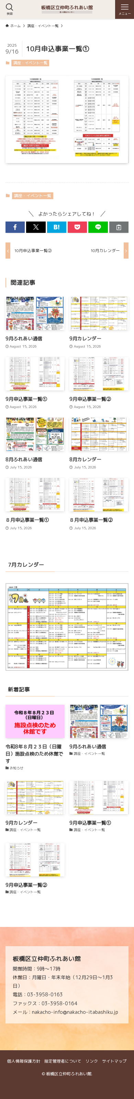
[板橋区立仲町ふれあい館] (66, 9)
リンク (92, 1061)
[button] (15, 227)
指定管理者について (62, 1061)
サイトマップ (114, 1061)
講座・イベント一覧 (30, 63)
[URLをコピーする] (119, 227)
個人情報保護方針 (23, 1061)
